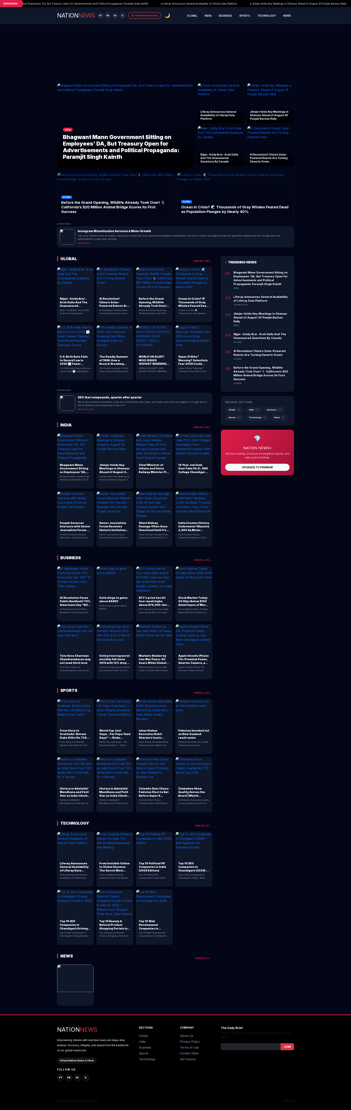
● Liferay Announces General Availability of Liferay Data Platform (191, 3)
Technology (266, 15)
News (287, 15)
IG (115, 15)
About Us (186, 1036)
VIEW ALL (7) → (203, 825)
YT (100, 15)
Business (225, 15)
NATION (76, 15)
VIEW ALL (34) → (202, 427)
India (208, 15)
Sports (244, 15)
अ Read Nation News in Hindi (77, 1060)
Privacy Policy (190, 1041)
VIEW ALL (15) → (203, 560)
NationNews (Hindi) (145, 15)
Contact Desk (189, 1053)
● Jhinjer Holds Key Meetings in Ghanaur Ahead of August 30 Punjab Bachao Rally (290, 3)
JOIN (287, 1047)
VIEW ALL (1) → (203, 958)
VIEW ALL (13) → (203, 692)
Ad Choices (188, 1059)
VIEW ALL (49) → (202, 261)
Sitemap (289, 1100)
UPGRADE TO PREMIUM (257, 467)
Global (192, 15)
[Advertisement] (175, 55)
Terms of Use (189, 1047)
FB (107, 15)
